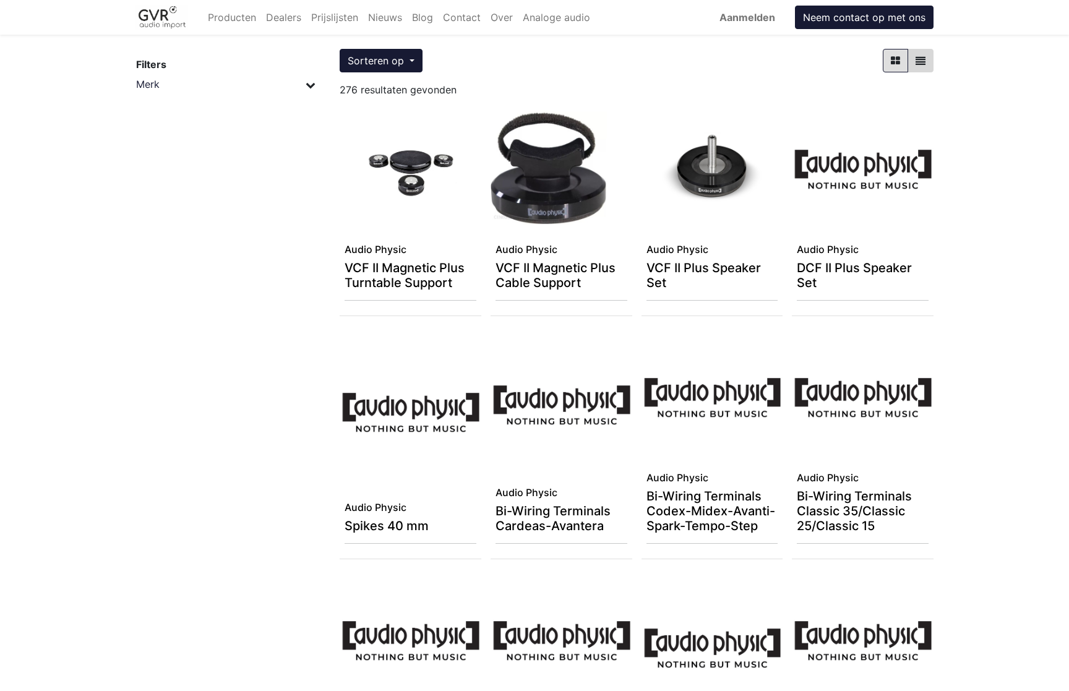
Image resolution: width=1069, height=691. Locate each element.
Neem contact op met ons (864, 17)
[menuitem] (232, 17)
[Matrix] (895, 60)
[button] (381, 60)
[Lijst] (921, 60)
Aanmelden (747, 17)
